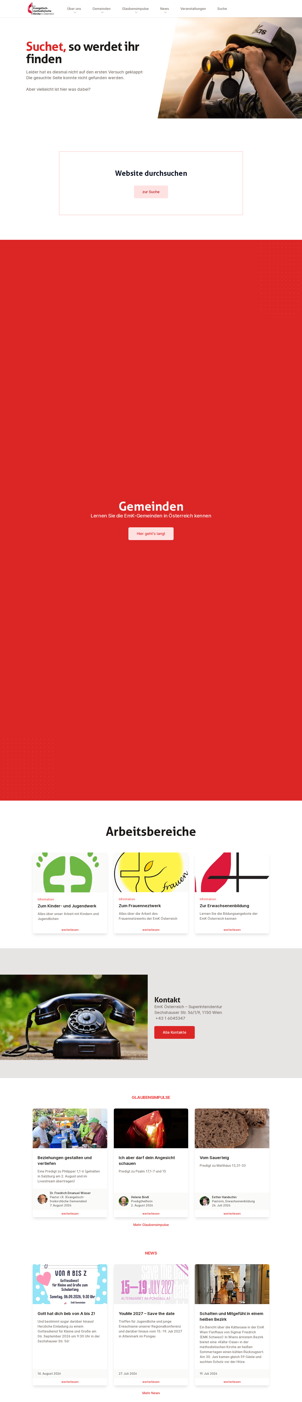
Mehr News (151, 1393)
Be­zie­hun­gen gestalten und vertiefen (65, 1160)
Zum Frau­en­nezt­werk (140, 905)
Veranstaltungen (193, 9)
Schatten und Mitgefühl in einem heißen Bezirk (231, 1316)
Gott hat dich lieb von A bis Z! (66, 1313)
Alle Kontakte (174, 1032)
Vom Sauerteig (214, 1157)
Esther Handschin (224, 1197)
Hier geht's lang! (151, 533)
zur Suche (151, 192)
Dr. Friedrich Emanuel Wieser (70, 1193)
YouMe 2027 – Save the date (147, 1313)
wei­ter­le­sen (69, 929)
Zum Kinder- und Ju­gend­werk (67, 905)
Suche (222, 9)
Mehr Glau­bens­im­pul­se (151, 1225)
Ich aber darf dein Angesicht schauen (147, 1160)
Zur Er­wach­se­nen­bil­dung (224, 905)
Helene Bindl (140, 1197)
